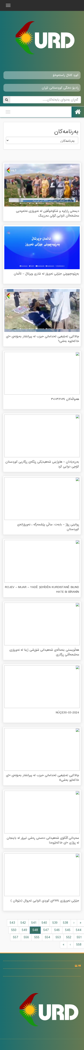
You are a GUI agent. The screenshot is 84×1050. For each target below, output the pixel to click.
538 (65, 922)
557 (15, 937)
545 (67, 930)
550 (13, 930)
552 (68, 937)
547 (46, 930)
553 (58, 937)
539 (55, 922)
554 (47, 937)
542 (23, 922)
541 (33, 922)
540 (44, 922)
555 (36, 937)
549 (24, 930)
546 (57, 930)
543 (12, 922)
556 (26, 937)
